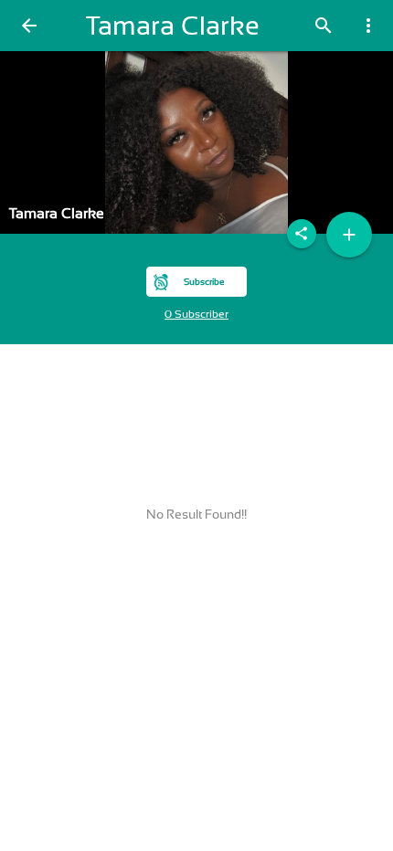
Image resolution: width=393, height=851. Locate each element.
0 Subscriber (196, 314)
